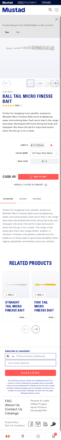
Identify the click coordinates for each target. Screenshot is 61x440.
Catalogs (12, 413)
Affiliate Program (38, 404)
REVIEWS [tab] (37, 199)
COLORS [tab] (23, 199)
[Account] (38, 436)
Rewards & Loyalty (39, 401)
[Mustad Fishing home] (14, 10)
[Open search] (50, 9)
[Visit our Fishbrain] (53, 424)
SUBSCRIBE (30, 373)
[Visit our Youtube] (45, 424)
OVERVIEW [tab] (8, 199)
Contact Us (13, 409)
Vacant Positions (38, 407)
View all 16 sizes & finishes (28, 185)
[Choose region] (7, 436)
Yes (7, 32)
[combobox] (44, 153)
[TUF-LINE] (46, 2)
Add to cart (40, 177)
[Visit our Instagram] (38, 424)
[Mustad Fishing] (9, 2)
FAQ (8, 401)
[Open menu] (56, 9)
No (17, 32)
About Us (12, 405)
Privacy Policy (11, 422)
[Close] (30, 19)
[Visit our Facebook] (30, 424)
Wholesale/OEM (38, 411)
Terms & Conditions (15, 426)
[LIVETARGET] (27, 2)
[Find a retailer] (22, 436)
